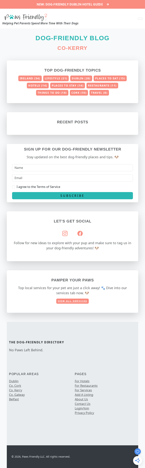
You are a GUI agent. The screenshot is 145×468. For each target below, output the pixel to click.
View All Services (72, 301)
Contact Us (82, 404)
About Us (81, 399)
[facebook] (10, 358)
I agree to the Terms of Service (38, 187)
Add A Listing (84, 395)
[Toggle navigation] (140, 19)
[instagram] (13, 358)
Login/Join (82, 408)
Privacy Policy (84, 413)
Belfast (14, 399)
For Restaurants (86, 386)
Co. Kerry (15, 390)
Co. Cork (15, 386)
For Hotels (82, 381)
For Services (83, 390)
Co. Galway (17, 395)
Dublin (14, 381)
